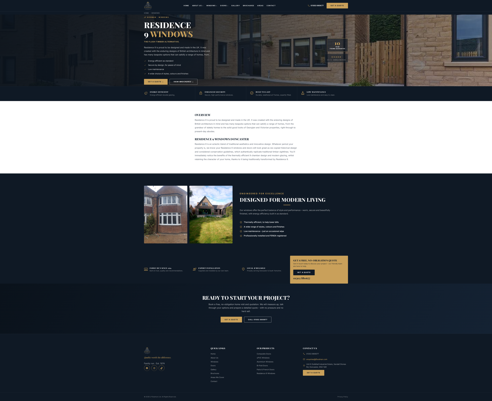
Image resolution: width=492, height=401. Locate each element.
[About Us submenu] (202, 5)
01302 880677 (317, 5)
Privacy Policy (342, 397)
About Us (214, 358)
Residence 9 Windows (266, 373)
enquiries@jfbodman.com (316, 359)
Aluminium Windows (265, 362)
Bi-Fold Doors (262, 366)
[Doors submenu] (227, 5)
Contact (214, 381)
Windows (155, 13)
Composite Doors (264, 354)
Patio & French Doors (265, 370)
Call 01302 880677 (257, 320)
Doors (213, 366)
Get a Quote (339, 5)
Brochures (215, 373)
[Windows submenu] (216, 5)
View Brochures (183, 82)
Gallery (213, 370)
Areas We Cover (217, 377)
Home (146, 13)
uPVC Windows (263, 358)
